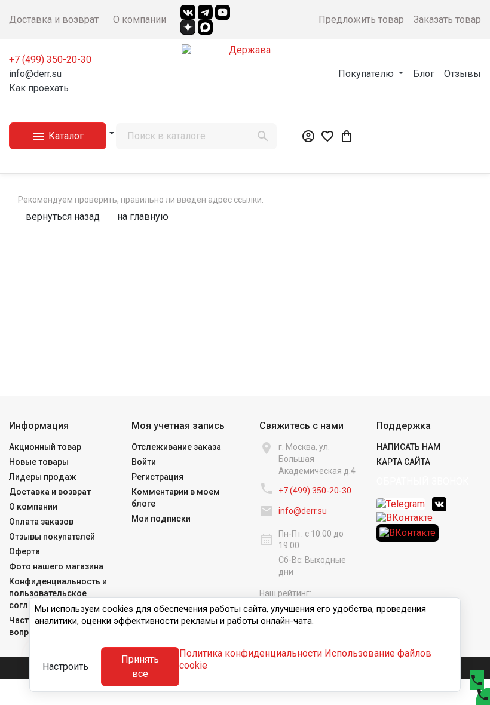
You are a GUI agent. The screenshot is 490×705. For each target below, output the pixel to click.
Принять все (140, 666)
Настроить (65, 666)
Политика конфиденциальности (250, 653)
